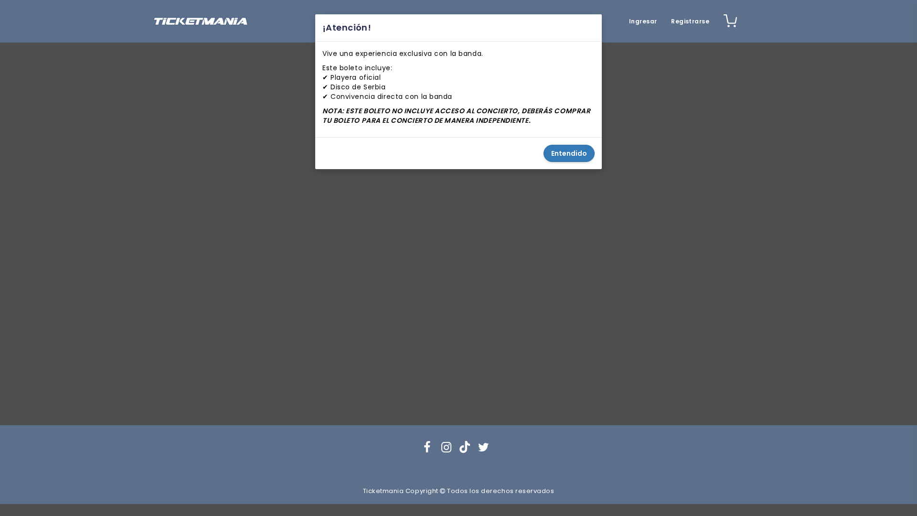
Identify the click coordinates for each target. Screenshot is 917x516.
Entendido (569, 153)
